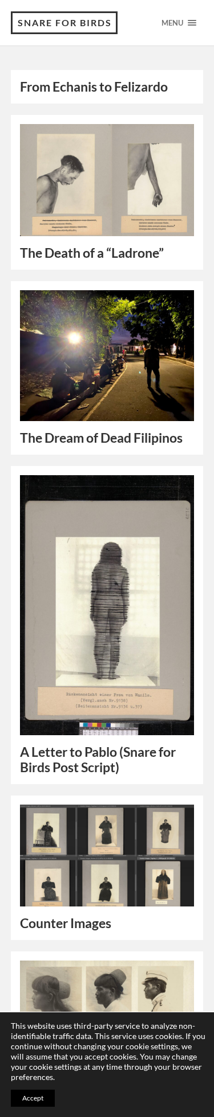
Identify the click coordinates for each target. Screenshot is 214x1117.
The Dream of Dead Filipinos (101, 438)
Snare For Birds (65, 22)
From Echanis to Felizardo (94, 86)
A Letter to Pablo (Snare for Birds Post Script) (98, 759)
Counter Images (65, 923)
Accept (32, 1098)
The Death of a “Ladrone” (92, 253)
